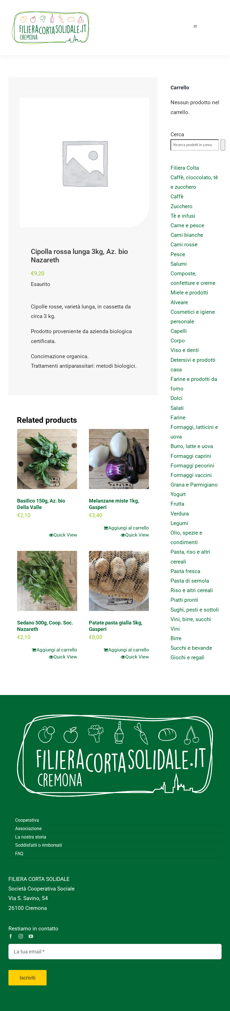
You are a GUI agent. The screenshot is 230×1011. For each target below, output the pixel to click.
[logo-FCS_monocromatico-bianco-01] (115, 703)
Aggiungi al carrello (128, 528)
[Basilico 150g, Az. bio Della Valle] (47, 459)
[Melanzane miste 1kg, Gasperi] (119, 459)
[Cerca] (222, 145)
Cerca (177, 134)
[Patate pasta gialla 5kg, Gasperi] (119, 581)
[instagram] (21, 936)
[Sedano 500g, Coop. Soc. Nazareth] (47, 581)
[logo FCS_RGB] (50, 8)
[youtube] (31, 936)
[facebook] (10, 936)
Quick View (65, 535)
